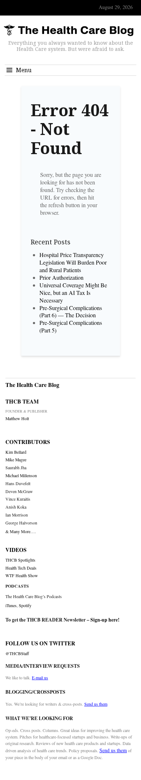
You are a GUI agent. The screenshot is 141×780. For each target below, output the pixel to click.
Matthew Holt (17, 418)
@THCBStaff (17, 653)
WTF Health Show (21, 575)
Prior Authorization (61, 277)
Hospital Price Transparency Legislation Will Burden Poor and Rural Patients (73, 262)
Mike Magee (15, 459)
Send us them (95, 704)
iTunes (11, 605)
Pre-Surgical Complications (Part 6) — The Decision (70, 311)
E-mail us (40, 677)
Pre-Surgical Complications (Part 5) (70, 326)
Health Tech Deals (21, 568)
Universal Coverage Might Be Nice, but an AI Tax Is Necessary (73, 292)
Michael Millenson (21, 475)
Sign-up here (104, 619)
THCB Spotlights (20, 560)
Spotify (25, 605)
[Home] (69, 30)
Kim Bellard (15, 452)
